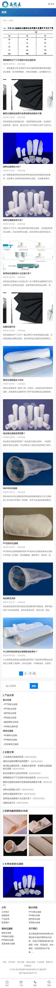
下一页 (32, 673)
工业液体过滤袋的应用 (13, 757)
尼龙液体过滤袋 (8, 944)
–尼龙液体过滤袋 (10, 744)
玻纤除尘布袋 (34, 919)
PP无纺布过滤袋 (10, 543)
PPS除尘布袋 (34, 915)
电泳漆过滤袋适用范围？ (14, 433)
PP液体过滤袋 (8, 940)
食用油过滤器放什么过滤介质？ (17, 273)
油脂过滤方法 (9, 327)
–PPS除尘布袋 (9, 709)
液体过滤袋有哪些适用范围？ (16, 761)
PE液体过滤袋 (8, 936)
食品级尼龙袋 (9, 598)
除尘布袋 (7, 700)
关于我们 (11, 962)
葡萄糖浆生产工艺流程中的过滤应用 (19, 60)
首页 (5, 20)
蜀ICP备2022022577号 (28, 973)
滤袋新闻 (5, 915)
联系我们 (5, 923)
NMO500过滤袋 (10, 488)
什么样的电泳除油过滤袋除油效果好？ (20, 651)
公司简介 (5, 912)
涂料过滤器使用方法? (13, 220)
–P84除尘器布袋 (10, 726)
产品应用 (5, 919)
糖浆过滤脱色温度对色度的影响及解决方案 (22, 113)
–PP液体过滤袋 (10, 739)
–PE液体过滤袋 (10, 735)
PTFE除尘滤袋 (35, 912)
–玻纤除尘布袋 (9, 713)
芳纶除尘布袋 (34, 923)
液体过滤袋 (8, 731)
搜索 (34, 686)
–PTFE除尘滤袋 (10, 704)
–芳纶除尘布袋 (9, 717)
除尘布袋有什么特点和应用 (15, 773)
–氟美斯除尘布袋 (10, 722)
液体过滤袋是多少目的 (13, 380)
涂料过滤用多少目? (12, 166)
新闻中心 (49, 962)
